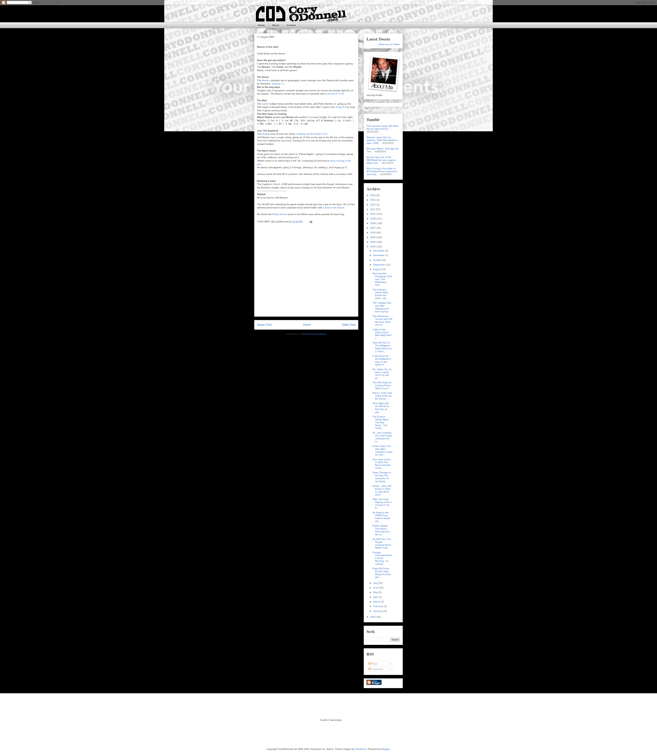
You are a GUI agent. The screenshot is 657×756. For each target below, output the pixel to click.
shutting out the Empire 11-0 (312, 133)
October (378, 260)
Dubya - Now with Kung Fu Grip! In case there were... (381, 490)
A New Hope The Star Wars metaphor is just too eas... (382, 450)
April (376, 597)
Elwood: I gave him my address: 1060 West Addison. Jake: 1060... (382, 140)
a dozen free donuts (333, 207)
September (379, 264)
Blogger (386, 749)
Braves (265, 80)
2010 (373, 214)
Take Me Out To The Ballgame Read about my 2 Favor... (382, 347)
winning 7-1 (278, 83)
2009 (373, 218)
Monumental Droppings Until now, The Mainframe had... (382, 279)
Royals (265, 133)
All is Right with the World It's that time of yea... (380, 407)
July (375, 583)
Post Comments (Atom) (313, 334)
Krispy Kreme (279, 214)
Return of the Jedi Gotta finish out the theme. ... (382, 396)
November (379, 255)
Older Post (349, 324)
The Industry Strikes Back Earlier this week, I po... (380, 294)
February (378, 606)
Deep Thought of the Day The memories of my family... (381, 476)
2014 (373, 199)
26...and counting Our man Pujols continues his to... (382, 437)
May (375, 592)
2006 (373, 232)
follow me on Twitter (389, 44)
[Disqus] (306, 271)
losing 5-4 (341, 107)
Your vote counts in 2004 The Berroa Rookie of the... (381, 463)
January (378, 611)
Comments (377, 669)
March (377, 601)
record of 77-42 (335, 93)
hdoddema (361, 749)
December (379, 250)
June (376, 587)
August (377, 269)
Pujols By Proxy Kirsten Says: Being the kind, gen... (381, 572)
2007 (373, 228)
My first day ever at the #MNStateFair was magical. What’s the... (381, 160)
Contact (291, 25)
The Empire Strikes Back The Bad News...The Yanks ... (380, 422)
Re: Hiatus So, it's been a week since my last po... (382, 373)
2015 (373, 195)
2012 (373, 204)
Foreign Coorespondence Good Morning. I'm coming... (382, 558)
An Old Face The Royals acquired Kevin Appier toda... (381, 543)
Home (261, 25)
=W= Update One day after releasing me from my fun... (381, 307)
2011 (373, 209)
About (275, 25)
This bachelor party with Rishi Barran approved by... (382, 127)
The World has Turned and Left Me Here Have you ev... (382, 320)
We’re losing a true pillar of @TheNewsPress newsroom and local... (381, 171)
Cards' (265, 103)
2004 (373, 242)
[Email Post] (310, 221)
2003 (373, 246)
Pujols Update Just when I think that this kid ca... (380, 530)
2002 (373, 616)
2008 (373, 223)
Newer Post (264, 324)
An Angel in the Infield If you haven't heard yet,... (381, 516)
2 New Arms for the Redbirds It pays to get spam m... (381, 360)
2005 (373, 237)
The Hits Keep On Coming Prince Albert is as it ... (382, 385)
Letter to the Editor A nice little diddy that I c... (382, 333)
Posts (374, 663)
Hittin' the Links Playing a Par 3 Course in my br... (381, 503)
